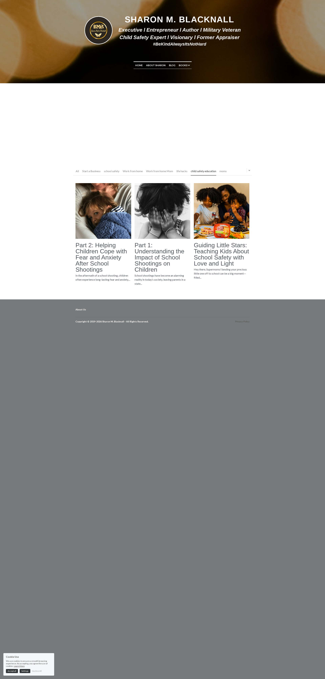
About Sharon (156, 65)
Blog (172, 65)
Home (139, 65)
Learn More (19, 666)
